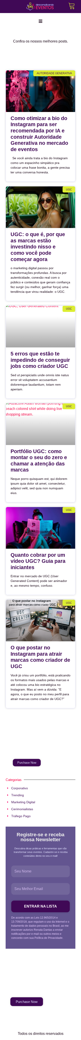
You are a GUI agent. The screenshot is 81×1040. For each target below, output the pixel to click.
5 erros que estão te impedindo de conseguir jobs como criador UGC (40, 360)
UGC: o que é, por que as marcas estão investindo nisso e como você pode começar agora (38, 246)
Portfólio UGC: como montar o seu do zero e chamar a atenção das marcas (39, 460)
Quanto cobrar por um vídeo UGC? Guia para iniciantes (38, 561)
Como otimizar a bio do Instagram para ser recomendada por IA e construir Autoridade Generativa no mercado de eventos (39, 133)
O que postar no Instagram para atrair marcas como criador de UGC (40, 657)
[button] (40, 21)
